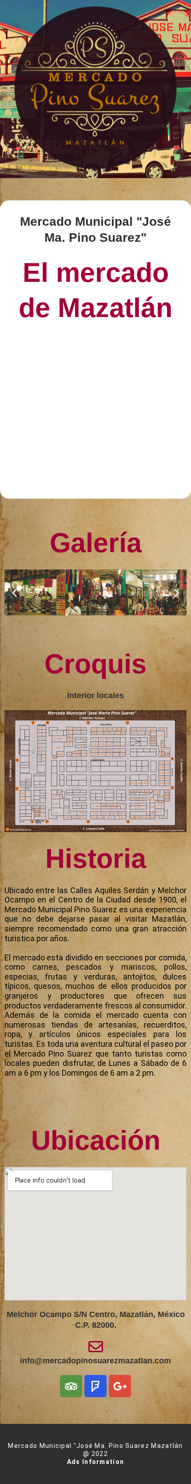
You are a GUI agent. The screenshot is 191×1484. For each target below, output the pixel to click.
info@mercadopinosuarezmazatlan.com (95, 1360)
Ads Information (95, 1461)
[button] (14, 592)
